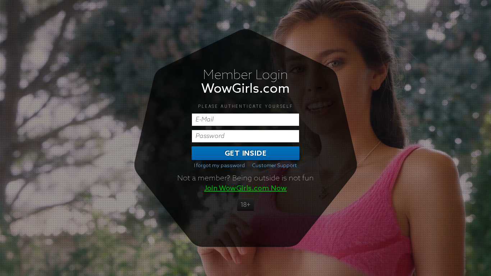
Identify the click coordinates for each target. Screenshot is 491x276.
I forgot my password (219, 165)
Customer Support (274, 165)
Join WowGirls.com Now (245, 188)
